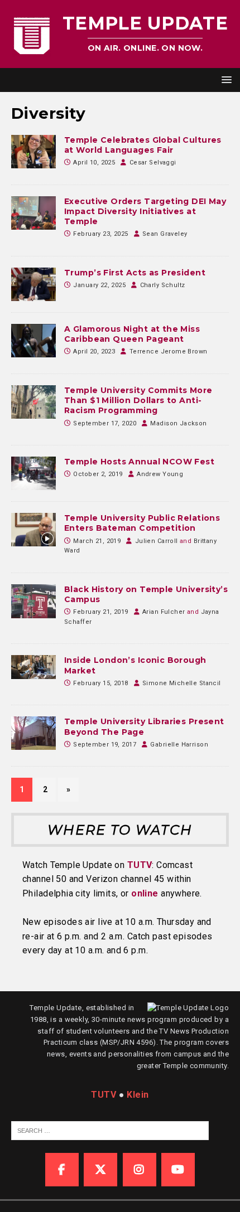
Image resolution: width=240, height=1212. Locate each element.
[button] (224, 79)
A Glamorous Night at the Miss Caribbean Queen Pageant (132, 334)
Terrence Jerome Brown (168, 351)
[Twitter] (100, 1169)
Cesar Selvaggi (152, 162)
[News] (33, 340)
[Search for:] (110, 1130)
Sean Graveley (164, 233)
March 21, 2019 (97, 541)
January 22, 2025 (99, 285)
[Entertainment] (33, 666)
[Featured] (33, 151)
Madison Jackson (178, 423)
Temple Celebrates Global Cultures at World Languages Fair (143, 145)
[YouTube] (178, 1169)
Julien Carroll (156, 541)
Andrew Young (160, 474)
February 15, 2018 (100, 683)
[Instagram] (139, 1169)
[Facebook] (62, 1169)
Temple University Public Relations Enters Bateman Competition (142, 523)
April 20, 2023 (94, 351)
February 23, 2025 (100, 233)
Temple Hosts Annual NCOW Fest (139, 462)
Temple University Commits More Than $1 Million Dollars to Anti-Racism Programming (138, 400)
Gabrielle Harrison (179, 744)
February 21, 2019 (100, 611)
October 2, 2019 (97, 474)
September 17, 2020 (104, 423)
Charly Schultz (162, 285)
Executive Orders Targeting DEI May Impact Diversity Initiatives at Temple (145, 211)
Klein (137, 1094)
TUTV (139, 865)
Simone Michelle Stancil (181, 683)
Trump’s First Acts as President (134, 273)
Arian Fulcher (163, 611)
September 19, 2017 (104, 744)
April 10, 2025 (94, 162)
